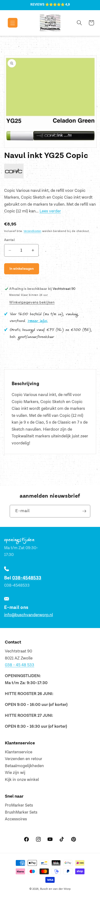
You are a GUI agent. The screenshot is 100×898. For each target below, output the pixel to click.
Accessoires (16, 819)
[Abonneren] (84, 511)
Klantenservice (18, 752)
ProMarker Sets (19, 805)
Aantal (9, 240)
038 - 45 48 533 (19, 665)
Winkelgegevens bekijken (31, 302)
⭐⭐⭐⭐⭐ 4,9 (57, 5)
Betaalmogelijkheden (24, 765)
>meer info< (38, 321)
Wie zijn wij (15, 772)
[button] (9, 23)
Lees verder (50, 211)
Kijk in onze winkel (22, 779)
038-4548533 (26, 578)
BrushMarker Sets (21, 812)
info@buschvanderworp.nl (28, 615)
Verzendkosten (32, 231)
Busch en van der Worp (55, 889)
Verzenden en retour (23, 758)
